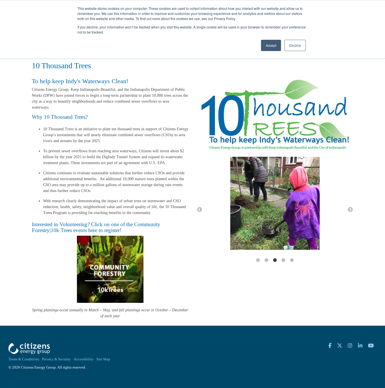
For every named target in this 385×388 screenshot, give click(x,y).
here (92, 230)
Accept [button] (271, 45)
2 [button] (266, 260)
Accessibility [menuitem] (84, 359)
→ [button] (350, 210)
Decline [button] (295, 45)
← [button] (199, 210)
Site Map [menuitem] (103, 359)
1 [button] (258, 260)
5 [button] (292, 260)
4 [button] (283, 260)
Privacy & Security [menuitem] (56, 359)
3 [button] (275, 260)
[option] (275, 204)
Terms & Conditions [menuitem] (23, 359)
